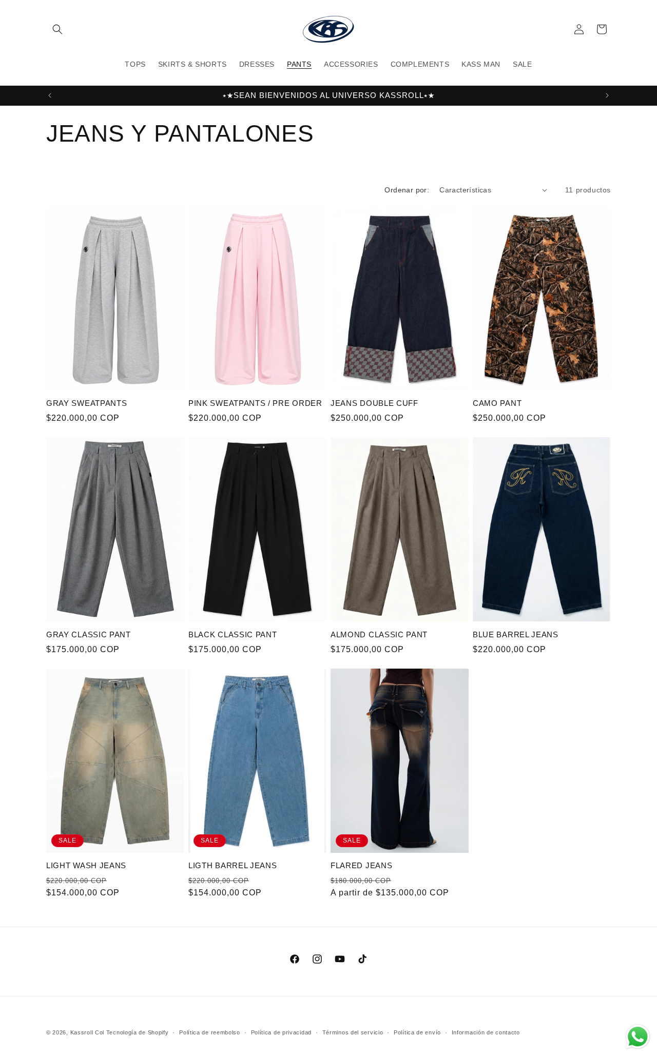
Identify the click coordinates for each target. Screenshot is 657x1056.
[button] (57, 29)
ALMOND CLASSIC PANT (379, 634)
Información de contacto (486, 1032)
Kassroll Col (87, 1032)
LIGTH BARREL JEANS (232, 865)
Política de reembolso (209, 1032)
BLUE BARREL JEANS (515, 634)
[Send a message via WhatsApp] (638, 1037)
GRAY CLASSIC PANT (88, 634)
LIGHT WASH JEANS (86, 865)
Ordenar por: (406, 190)
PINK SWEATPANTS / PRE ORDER (255, 403)
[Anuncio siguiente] (607, 95)
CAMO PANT (497, 403)
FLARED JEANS (361, 865)
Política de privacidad (281, 1032)
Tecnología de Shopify (137, 1032)
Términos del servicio (352, 1032)
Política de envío (417, 1032)
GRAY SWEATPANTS (86, 403)
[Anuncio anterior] (49, 95)
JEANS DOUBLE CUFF (374, 403)
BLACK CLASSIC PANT (232, 634)
